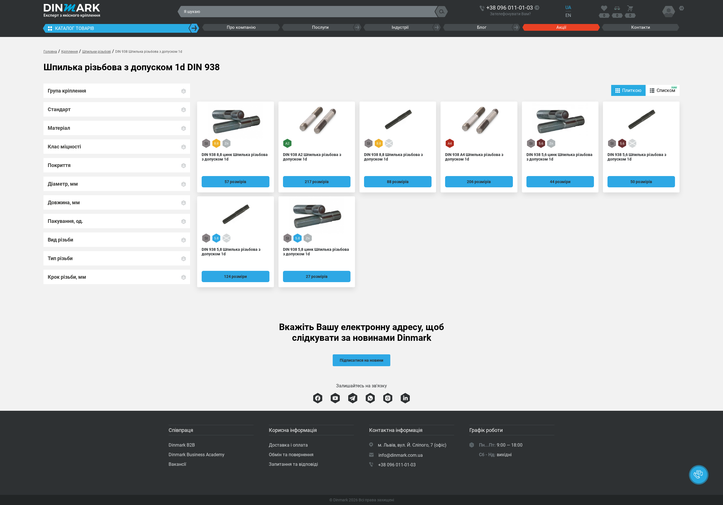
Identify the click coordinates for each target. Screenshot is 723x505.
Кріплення (69, 52)
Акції (561, 27)
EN (568, 15)
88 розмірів (398, 181)
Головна (50, 52)
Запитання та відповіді (293, 464)
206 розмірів (479, 181)
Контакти (640, 27)
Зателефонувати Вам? (510, 14)
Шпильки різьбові (96, 52)
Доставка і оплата (288, 445)
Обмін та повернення (291, 454)
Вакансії (177, 464)
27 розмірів (317, 276)
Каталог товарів (74, 28)
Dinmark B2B (182, 445)
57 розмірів (235, 181)
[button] (698, 474)
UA (568, 7)
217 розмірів (317, 181)
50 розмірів (641, 181)
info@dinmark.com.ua (400, 455)
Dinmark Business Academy (197, 454)
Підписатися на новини (361, 360)
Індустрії (400, 27)
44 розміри (560, 181)
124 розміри (235, 276)
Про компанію (241, 27)
